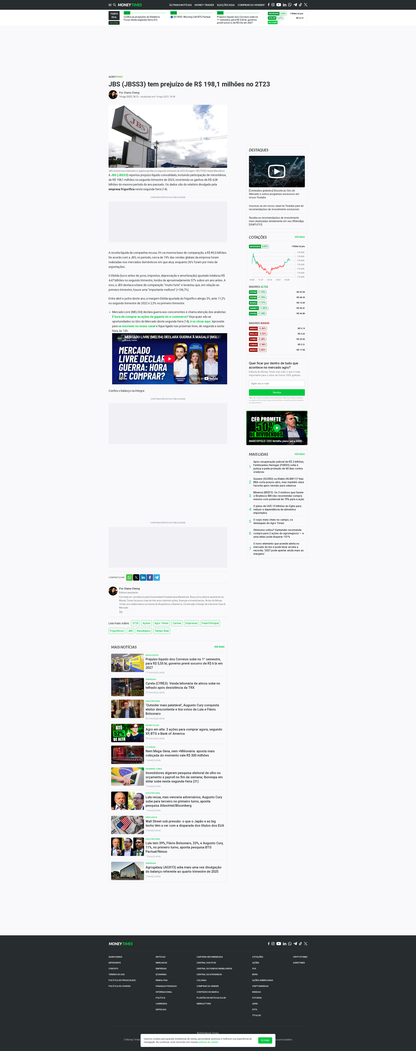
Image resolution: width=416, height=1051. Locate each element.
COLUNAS (201, 980)
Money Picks (152, 725)
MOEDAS (256, 992)
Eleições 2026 (225, 4)
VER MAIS (300, 237)
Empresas (192, 623)
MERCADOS (161, 962)
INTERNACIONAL (164, 992)
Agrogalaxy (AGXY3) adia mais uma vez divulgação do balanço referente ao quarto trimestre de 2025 (183, 869)
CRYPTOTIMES (300, 957)
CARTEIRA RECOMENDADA (210, 957)
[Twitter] (305, 5)
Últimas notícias (180, 4)
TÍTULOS (256, 1015)
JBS (130, 630)
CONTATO (113, 968)
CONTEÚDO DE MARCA (208, 992)
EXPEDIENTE (115, 962)
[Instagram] (273, 5)
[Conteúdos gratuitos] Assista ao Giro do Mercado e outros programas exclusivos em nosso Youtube (274, 194)
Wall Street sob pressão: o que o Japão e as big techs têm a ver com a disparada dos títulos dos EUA (185, 823)
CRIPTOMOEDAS (260, 986)
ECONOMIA (161, 974)
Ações (146, 623)
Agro (116, 76)
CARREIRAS (161, 1003)
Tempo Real (162, 630)
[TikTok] (300, 944)
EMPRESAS (161, 968)
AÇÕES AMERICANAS (262, 980)
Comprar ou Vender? (251, 4)
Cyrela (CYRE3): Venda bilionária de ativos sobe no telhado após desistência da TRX (183, 685)
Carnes (177, 623)
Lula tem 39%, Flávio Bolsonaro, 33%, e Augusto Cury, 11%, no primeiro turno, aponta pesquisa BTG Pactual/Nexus (184, 847)
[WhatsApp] (290, 5)
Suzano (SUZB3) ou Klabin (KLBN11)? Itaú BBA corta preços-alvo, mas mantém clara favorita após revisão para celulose (278, 482)
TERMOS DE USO (117, 974)
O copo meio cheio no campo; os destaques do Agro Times (273, 521)
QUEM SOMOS (115, 957)
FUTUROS (257, 998)
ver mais (114, 23)
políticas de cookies (208, 1042)
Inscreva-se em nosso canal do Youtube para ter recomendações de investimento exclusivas (276, 207)
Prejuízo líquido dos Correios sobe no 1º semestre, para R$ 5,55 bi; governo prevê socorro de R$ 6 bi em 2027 (184, 663)
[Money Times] (130, 4)
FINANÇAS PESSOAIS (166, 986)
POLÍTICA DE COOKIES (119, 986)
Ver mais (300, 454)
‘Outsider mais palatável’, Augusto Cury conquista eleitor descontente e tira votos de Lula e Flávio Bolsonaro (182, 709)
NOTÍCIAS (160, 957)
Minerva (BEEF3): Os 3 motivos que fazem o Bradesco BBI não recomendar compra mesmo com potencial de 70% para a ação (278, 496)
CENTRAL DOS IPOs (206, 962)
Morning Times (154, 769)
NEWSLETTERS (204, 1003)
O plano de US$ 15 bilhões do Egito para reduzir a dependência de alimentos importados (277, 509)
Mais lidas (258, 454)
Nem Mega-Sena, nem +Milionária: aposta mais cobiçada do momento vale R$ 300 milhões (180, 753)
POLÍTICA (160, 998)
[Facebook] (269, 5)
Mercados (151, 817)
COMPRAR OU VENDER (208, 986)
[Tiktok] (300, 5)
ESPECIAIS (161, 1009)
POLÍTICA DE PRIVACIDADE (122, 980)
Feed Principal (210, 623)
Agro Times (162, 623)
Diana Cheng (131, 92)
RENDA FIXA (162, 980)
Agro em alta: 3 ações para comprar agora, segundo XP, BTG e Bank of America (184, 731)
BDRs (255, 974)
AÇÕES (255, 962)
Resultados (143, 630)
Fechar (265, 1040)
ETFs (254, 1009)
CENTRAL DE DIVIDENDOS (209, 974)
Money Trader (204, 4)
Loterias (150, 747)
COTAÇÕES (257, 957)
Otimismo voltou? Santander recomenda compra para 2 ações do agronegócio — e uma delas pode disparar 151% (278, 533)
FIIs (254, 968)
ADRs (255, 1003)
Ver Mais (219, 647)
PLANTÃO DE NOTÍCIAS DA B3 (211, 998)
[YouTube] (278, 5)
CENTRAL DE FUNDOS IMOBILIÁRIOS (214, 968)
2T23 (135, 623)
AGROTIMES (299, 962)
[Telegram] (295, 5)
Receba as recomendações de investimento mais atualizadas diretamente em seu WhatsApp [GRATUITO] (276, 221)
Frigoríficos (117, 630)
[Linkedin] (284, 5)
